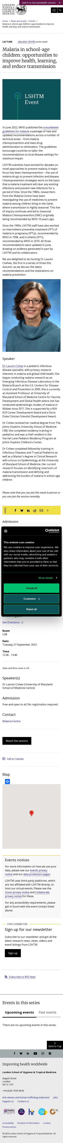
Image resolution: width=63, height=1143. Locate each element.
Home (5, 21)
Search (60, 10)
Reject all (31, 609)
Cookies (47, 1123)
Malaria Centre (26, 41)
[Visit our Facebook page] (14, 1053)
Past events (47, 1012)
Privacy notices (9, 1127)
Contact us (23, 1101)
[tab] (19, 1013)
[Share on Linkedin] (28, 510)
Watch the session (17, 741)
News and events (18, 21)
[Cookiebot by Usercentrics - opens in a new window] (45, 531)
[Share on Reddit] (35, 510)
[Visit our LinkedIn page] (28, 1053)
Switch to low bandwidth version (39, 2)
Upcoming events (19, 1012)
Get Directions (11, 622)
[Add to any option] (47, 510)
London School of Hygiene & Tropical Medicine (14, 10)
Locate (7, 781)
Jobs (55, 1097)
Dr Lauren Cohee (12, 366)
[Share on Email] (41, 510)
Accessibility (8, 1123)
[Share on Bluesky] (22, 510)
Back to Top (54, 1046)
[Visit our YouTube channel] (35, 1053)
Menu (54, 10)
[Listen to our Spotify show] (50, 1053)
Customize (30, 598)
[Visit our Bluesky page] (21, 1053)
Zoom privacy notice (17, 892)
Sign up (12, 953)
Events (32, 21)
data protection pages (36, 874)
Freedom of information (28, 1123)
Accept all (31, 588)
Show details (45, 578)
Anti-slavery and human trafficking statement (25, 1097)
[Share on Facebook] (15, 510)
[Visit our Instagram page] (43, 1053)
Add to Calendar (15, 758)
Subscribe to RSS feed (22, 977)
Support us (8, 1101)
